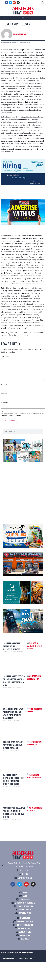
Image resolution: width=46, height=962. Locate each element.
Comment (5, 356)
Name (4, 385)
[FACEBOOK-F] (6, 2)
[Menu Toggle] (23, 17)
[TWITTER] (10, 2)
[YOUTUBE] (14, 2)
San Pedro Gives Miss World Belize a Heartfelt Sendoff (12, 646)
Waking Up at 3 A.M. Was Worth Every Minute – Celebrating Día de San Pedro (14, 812)
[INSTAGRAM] (18, 2)
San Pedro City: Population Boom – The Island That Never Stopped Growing (13, 779)
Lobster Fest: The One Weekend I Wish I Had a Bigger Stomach (13, 745)
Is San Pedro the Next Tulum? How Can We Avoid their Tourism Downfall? (13, 714)
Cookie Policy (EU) (25, 958)
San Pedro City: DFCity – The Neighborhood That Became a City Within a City (14, 681)
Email (4, 394)
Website (4, 403)
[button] (42, 2)
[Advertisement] (23, 492)
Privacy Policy (8, 958)
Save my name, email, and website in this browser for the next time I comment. (22, 415)
